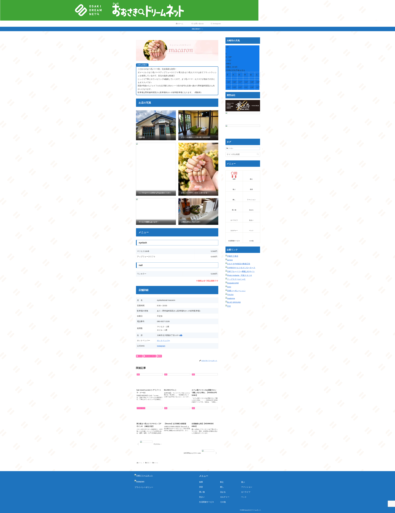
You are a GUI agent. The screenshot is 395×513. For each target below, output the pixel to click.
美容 (160, 356)
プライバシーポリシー (144, 487)
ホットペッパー (163, 341)
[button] (258, 154)
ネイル (140, 356)
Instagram (161, 346)
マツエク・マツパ (150, 356)
